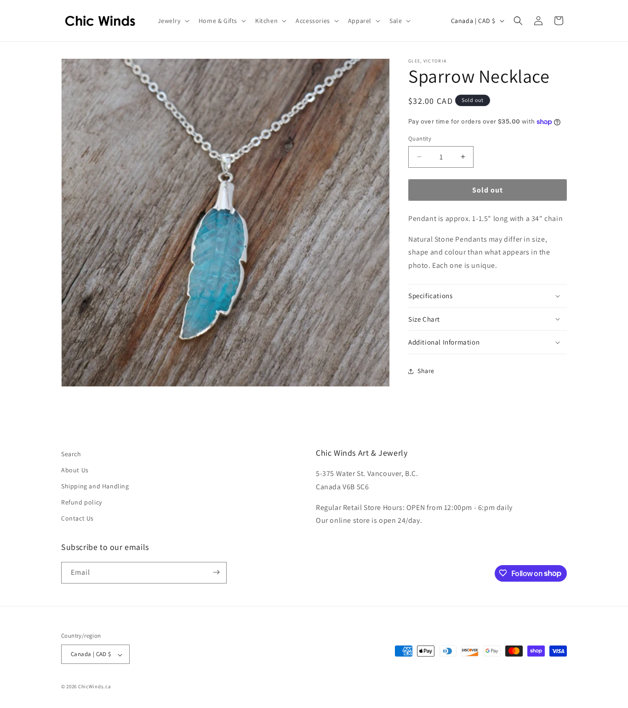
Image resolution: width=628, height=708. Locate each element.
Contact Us (77, 519)
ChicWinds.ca (94, 687)
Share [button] (425, 371)
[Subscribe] (216, 572)
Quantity (419, 138)
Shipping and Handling (95, 486)
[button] (172, 20)
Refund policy (81, 502)
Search (71, 454)
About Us (75, 470)
